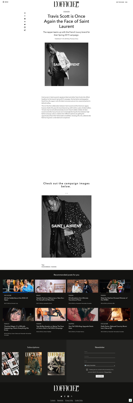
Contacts (52, 400)
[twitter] (25, 24)
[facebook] (25, 16)
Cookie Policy (79, 400)
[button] (90, 226)
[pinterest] (25, 19)
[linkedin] (25, 21)
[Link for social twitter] (61, 396)
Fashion (66, 11)
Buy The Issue (120, 2)
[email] (25, 13)
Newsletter (60, 400)
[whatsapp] (25, 27)
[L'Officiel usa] (66, 4)
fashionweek (46, 267)
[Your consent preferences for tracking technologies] (130, 400)
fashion (53, 267)
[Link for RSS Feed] (71, 396)
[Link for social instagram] (68, 396)
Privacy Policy (108, 372)
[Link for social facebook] (65, 396)
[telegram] (25, 30)
